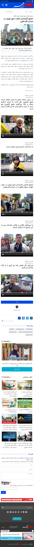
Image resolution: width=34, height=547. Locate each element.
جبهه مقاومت (29, 329)
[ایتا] (8, 512)
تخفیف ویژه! (11, 538)
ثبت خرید (17, 369)
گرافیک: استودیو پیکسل (12, 544)
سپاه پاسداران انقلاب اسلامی (25, 332)
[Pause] (3, 359)
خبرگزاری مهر (25, 56)
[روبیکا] (16, 512)
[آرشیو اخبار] (10, 512)
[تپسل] (2, 341)
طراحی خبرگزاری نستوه (25, 544)
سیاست (30, 12)
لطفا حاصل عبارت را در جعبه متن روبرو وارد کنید (21, 485)
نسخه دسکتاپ (17, 519)
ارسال (3, 492)
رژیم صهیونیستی (20, 329)
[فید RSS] (13, 512)
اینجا (31, 87)
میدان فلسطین (13, 332)
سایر (26, 12)
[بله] (23, 512)
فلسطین (12, 329)
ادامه (17, 302)
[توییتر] (18, 512)
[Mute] (6, 359)
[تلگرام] (26, 512)
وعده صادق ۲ (29, 335)
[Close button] (33, 531)
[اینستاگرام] (21, 512)
